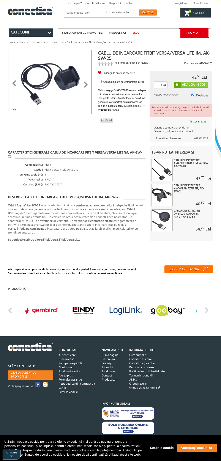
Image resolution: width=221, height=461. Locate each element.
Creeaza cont (67, 359)
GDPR (62, 388)
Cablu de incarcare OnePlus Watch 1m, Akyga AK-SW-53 (187, 213)
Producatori (109, 379)
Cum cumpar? (74, 3)
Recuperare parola (70, 363)
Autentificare (67, 355)
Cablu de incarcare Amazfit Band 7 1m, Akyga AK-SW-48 (191, 163)
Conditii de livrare (95, 3)
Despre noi (115, 3)
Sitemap (107, 363)
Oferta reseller (138, 383)
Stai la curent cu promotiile (23, 374)
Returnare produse (141, 367)
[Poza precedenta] (13, 83)
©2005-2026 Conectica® (144, 388)
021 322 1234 (201, 138)
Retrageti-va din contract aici (77, 383)
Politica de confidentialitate (147, 371)
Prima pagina (110, 355)
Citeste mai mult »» (134, 106)
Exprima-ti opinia (184, 269)
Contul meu (66, 367)
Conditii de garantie (142, 363)
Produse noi (117, 33)
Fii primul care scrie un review (131, 62)
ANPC (133, 379)
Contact (129, 3)
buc (163, 84)
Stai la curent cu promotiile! (82, 33)
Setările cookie (162, 448)
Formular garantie (70, 379)
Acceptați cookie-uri (197, 448)
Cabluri (22, 43)
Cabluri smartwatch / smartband (46, 43)
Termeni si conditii (141, 375)
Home (12, 43)
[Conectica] (30, 347)
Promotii (194, 33)
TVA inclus (202, 95)
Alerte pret (66, 375)
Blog (136, 33)
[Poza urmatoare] (86, 85)
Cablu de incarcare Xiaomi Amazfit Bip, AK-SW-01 (189, 188)
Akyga (115, 109)
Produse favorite (69, 371)
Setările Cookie (68, 392)
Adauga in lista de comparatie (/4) (123, 82)
